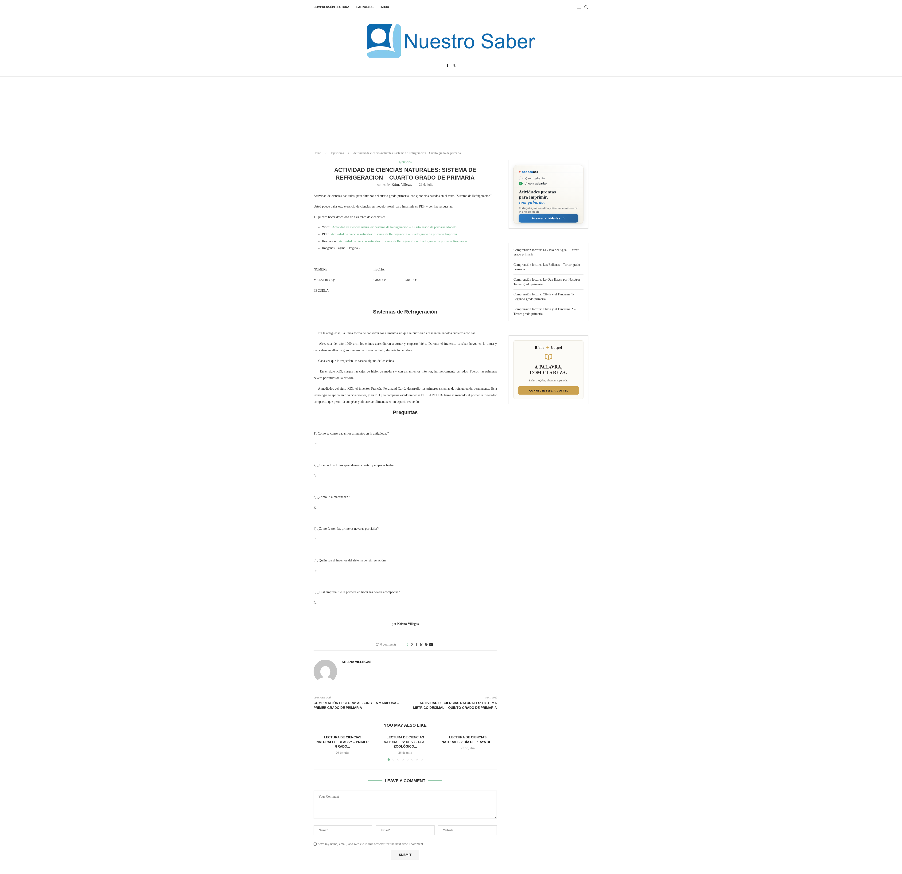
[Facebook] (447, 65)
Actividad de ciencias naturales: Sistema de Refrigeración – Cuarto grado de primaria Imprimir (394, 234)
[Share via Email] (431, 645)
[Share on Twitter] (421, 645)
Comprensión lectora (331, 7)
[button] (320, 748)
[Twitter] (454, 65)
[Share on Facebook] (417, 645)
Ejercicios (364, 7)
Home (317, 153)
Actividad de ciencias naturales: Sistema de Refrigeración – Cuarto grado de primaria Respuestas (403, 241)
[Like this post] (411, 645)
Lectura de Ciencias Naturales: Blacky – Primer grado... (342, 741)
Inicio (385, 7)
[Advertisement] (862, 827)
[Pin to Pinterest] (426, 645)
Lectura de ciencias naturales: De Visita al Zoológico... (405, 741)
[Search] (586, 7)
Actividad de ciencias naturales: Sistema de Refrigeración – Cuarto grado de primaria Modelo (394, 227)
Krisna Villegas (402, 184)
